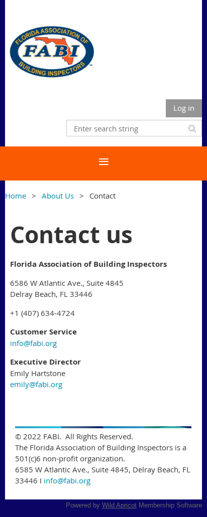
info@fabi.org (33, 343)
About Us (58, 196)
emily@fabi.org (36, 384)
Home (15, 196)
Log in (183, 108)
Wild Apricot (119, 505)
